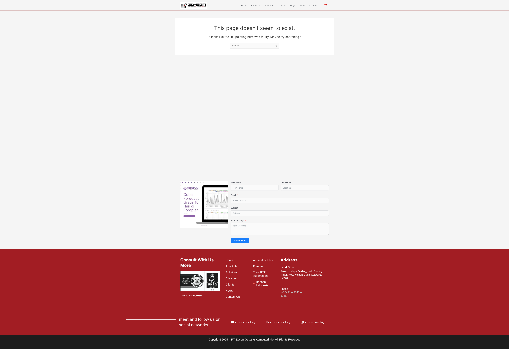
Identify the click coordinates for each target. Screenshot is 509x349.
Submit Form (239, 240)
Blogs (292, 5)
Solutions (269, 5)
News (229, 290)
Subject (234, 208)
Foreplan (258, 266)
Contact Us (315, 5)
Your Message (237, 220)
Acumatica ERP (263, 260)
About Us (255, 5)
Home (244, 5)
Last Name (286, 182)
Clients (282, 5)
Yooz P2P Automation (260, 274)
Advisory (231, 278)
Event (302, 5)
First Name (236, 182)
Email (233, 195)
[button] (269, 5)
